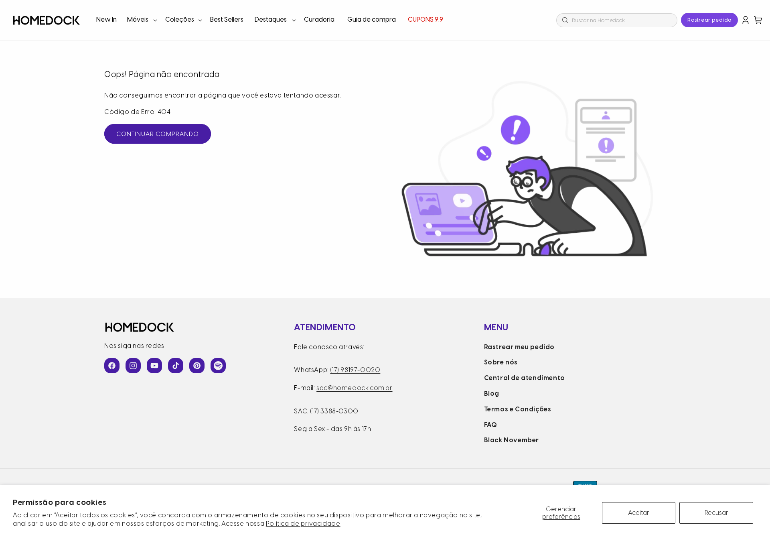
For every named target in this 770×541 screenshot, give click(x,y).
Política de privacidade (303, 523)
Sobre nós (501, 362)
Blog (491, 393)
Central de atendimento (524, 378)
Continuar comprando (157, 134)
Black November (511, 440)
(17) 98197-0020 (355, 370)
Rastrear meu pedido (519, 347)
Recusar (716, 513)
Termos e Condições (517, 409)
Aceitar (638, 513)
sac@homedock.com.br (354, 388)
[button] (141, 20)
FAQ (490, 425)
